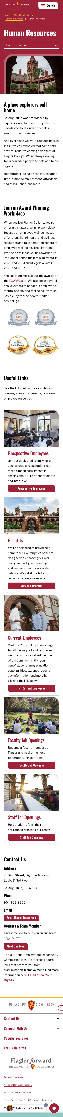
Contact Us (12, 1018)
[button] (54, 1108)
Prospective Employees (31, 488)
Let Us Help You (15, 1047)
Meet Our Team (16, 946)
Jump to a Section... (17, 45)
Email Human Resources (21, 917)
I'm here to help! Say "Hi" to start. (30, 1108)
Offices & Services (14, 19)
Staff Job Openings (31, 837)
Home (31, 1005)
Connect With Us (15, 1028)
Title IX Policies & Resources (17, 1092)
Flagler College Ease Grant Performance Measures (28, 1100)
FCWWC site (17, 280)
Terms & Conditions (13, 1077)
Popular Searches (16, 1038)
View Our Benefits (31, 586)
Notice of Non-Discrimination (18, 1085)
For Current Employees (31, 688)
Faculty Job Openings (31, 765)
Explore (51, 5)
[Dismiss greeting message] (46, 1105)
